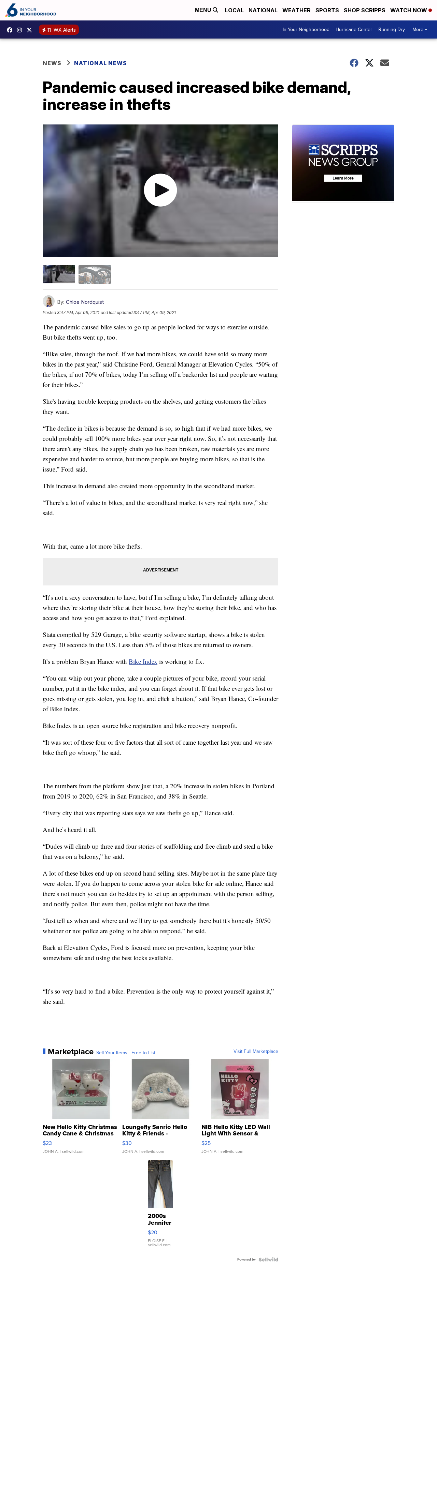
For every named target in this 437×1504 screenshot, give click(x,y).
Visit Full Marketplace (256, 1051)
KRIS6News (11, 30)
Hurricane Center (354, 29)
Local (234, 10)
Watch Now (409, 10)
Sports (327, 10)
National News (100, 63)
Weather (296, 10)
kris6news (21, 30)
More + (419, 29)
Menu (204, 10)
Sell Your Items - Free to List (125, 1053)
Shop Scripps (364, 10)
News (52, 63)
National (263, 10)
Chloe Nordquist (85, 302)
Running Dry (391, 29)
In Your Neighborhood (306, 29)
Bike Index (143, 661)
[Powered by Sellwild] (268, 1259)
